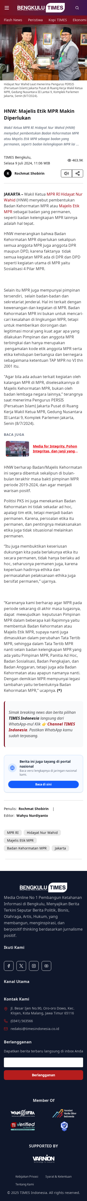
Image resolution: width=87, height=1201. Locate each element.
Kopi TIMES (58, 20)
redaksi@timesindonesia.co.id (35, 1028)
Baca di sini (43, 784)
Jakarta (60, 848)
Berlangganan (43, 1075)
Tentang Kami (24, 1184)
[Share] (77, 173)
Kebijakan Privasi (26, 1177)
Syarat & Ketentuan (58, 1177)
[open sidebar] (7, 8)
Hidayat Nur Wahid (42, 832)
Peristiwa (35, 20)
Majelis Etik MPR (20, 840)
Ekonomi (80, 20)
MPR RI (53, 194)
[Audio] (66, 173)
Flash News (13, 20)
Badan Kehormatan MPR (27, 848)
